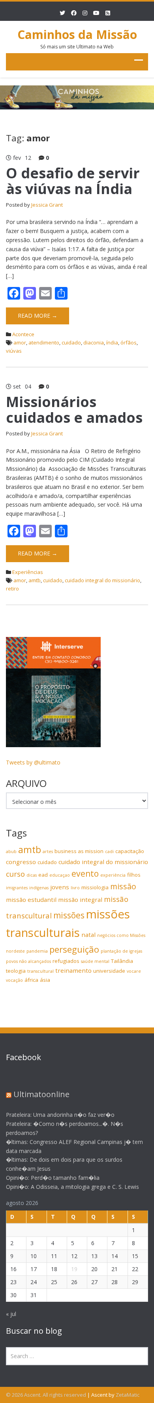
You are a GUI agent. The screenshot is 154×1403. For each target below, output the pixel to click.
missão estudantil (31, 899)
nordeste (15, 951)
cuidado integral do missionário (102, 580)
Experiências (27, 572)
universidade (109, 970)
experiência (113, 875)
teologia (16, 970)
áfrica (31, 979)
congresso (21, 862)
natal (88, 934)
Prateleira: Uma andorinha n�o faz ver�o (60, 1114)
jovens (59, 887)
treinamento (73, 970)
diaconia (93, 342)
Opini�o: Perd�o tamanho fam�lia (53, 1177)
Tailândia (122, 960)
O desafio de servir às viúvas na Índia (73, 180)
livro (75, 887)
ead (43, 874)
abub (11, 851)
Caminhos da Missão (77, 34)
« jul (11, 1314)
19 (74, 1269)
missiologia (95, 887)
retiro (12, 588)
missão (123, 886)
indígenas (39, 887)
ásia (45, 979)
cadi (109, 851)
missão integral (80, 899)
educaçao (59, 875)
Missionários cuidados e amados (74, 409)
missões (69, 915)
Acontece (23, 334)
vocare (134, 971)
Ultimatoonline (41, 1094)
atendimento (43, 342)
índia (112, 342)
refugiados (66, 960)
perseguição (74, 949)
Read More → (37, 315)
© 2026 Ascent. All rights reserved (46, 1394)
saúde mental (95, 961)
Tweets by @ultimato (33, 762)
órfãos (128, 342)
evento (85, 873)
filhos (134, 874)
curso (15, 874)
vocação (14, 980)
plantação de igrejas (121, 951)
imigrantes (17, 887)
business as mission (78, 851)
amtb (34, 580)
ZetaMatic (127, 1394)
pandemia (37, 951)
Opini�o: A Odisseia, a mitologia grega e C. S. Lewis (72, 1186)
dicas (31, 875)
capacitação (129, 851)
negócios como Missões (121, 935)
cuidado (71, 342)
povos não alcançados (28, 961)
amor (19, 342)
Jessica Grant (47, 204)
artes (48, 851)
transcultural (40, 971)
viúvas (14, 350)
